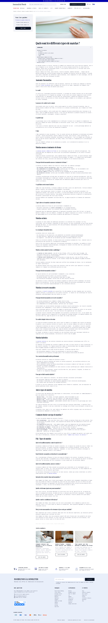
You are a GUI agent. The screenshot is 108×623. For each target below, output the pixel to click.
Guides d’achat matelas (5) (23, 22)
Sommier (70, 596)
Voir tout (23, 28)
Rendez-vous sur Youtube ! (21, 597)
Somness (56, 602)
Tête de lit (70, 598)
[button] (90, 4)
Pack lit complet (72, 593)
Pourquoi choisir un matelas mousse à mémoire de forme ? (50, 58)
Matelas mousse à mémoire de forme (44, 57)
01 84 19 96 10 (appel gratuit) (22, 594)
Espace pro (63, 4)
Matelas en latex (40, 62)
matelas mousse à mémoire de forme (46, 151)
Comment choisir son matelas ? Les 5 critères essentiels (44, 545)
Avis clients (85, 593)
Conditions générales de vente (74, 620)
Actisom (56, 605)
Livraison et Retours (86, 598)
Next (93, 533)
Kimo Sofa (57, 606)
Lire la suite (41, 557)
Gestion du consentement (89, 620)
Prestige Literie (58, 593)
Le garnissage (41, 54)
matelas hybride (41, 341)
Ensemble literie (72, 592)
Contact (83, 596)
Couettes (70, 602)
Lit (69, 595)
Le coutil (40, 51)
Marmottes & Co (58, 595)
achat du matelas (45, 85)
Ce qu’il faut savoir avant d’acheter (46, 59)
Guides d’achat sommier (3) (23, 24)
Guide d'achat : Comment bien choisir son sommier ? (64, 545)
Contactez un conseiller (77, 4)
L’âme (39, 55)
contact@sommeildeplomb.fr (21, 596)
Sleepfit (56, 599)
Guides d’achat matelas (59, 523)
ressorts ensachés (48, 291)
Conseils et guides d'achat (47, 523)
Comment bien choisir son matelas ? (77, 434)
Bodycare (56, 596)
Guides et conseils (86, 592)
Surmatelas (70, 599)
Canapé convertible (72, 603)
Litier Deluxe (58, 592)
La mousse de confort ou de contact (46, 53)
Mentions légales (61, 620)
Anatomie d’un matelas (42, 50)
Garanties (84, 599)
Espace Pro (84, 595)
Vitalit (56, 603)
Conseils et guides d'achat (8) (23, 20)
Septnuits (57, 598)
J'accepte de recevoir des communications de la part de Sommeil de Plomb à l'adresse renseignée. (74, 583)
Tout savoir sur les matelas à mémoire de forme (83, 545)
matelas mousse (53, 473)
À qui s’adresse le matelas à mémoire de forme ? (48, 61)
